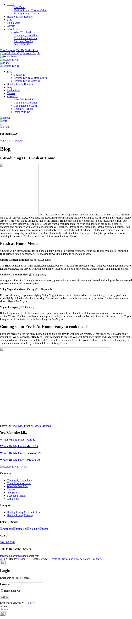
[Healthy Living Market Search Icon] (66, 127)
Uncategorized (43, 425)
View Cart (5, 140)
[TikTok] (44, 528)
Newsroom (13, 492)
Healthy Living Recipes (20, 16)
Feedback (97, 558)
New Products (26, 425)
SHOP (10, 4)
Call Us (20, 50)
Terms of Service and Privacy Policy (70, 558)
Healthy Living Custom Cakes (30, 10)
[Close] (3, 563)
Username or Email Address (15, 577)
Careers (11, 25)
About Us (12, 29)
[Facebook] (6, 528)
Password (5, 584)
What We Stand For (24, 32)
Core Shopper (7, 50)
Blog (9, 19)
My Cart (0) (14, 53)
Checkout (17, 140)
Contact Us (13, 498)
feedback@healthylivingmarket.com (19, 555)
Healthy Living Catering (27, 13)
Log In (36, 53)
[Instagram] (20, 528)
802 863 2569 (7, 542)
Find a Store (13, 22)
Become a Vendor (23, 41)
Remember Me (11, 590)
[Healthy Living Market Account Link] (66, 117)
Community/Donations (26, 35)
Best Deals (19, 7)
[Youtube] (33, 528)
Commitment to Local (25, 38)
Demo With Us (22, 44)
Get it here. (29, 602)
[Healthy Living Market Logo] (9, 65)
